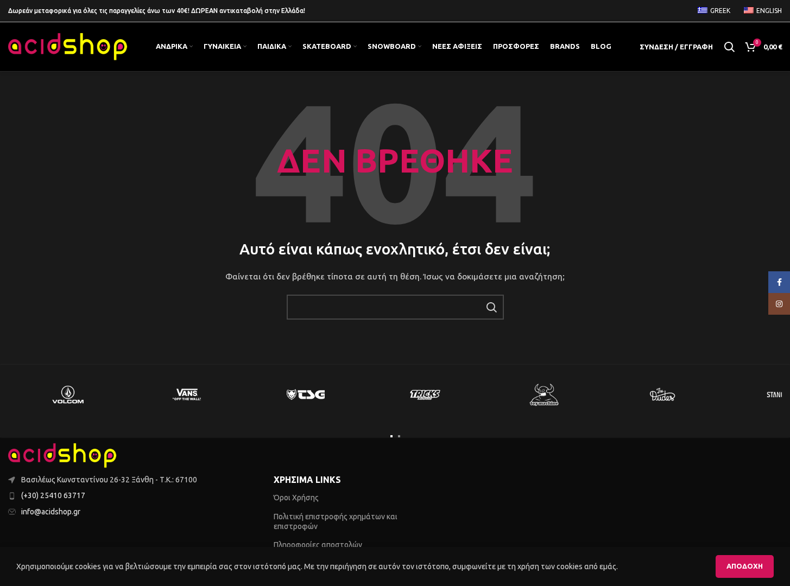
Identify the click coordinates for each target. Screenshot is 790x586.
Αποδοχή (744, 566)
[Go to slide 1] (391, 436)
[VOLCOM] (67, 394)
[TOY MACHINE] (543, 394)
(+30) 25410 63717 (53, 495)
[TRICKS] (424, 394)
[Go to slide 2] (399, 436)
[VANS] (186, 394)
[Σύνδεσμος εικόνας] (62, 454)
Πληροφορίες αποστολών (318, 544)
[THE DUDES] (662, 394)
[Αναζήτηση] (729, 47)
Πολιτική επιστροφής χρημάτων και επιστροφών (335, 521)
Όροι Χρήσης (296, 497)
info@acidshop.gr (50, 511)
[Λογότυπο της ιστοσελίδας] (68, 46)
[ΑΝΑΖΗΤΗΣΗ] (491, 307)
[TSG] (305, 394)
